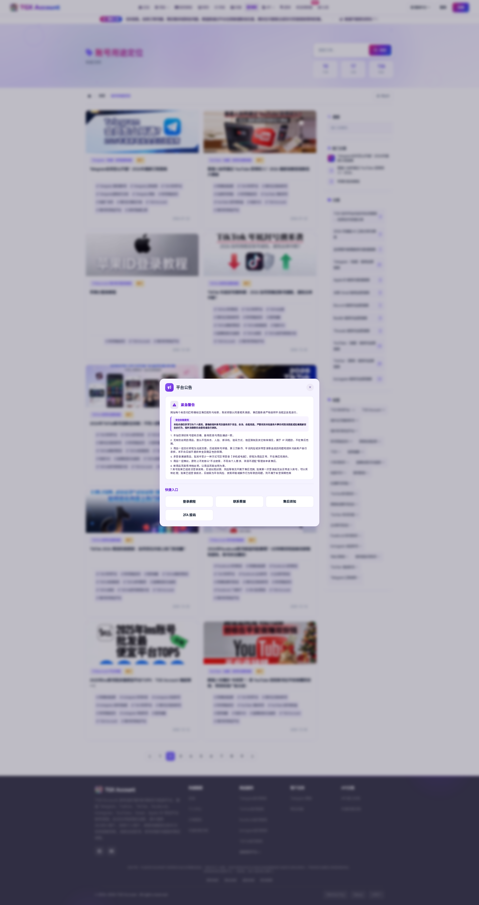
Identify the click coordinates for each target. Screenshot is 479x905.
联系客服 (239, 501)
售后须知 (289, 501)
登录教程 (189, 501)
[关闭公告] (310, 387)
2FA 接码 (189, 515)
